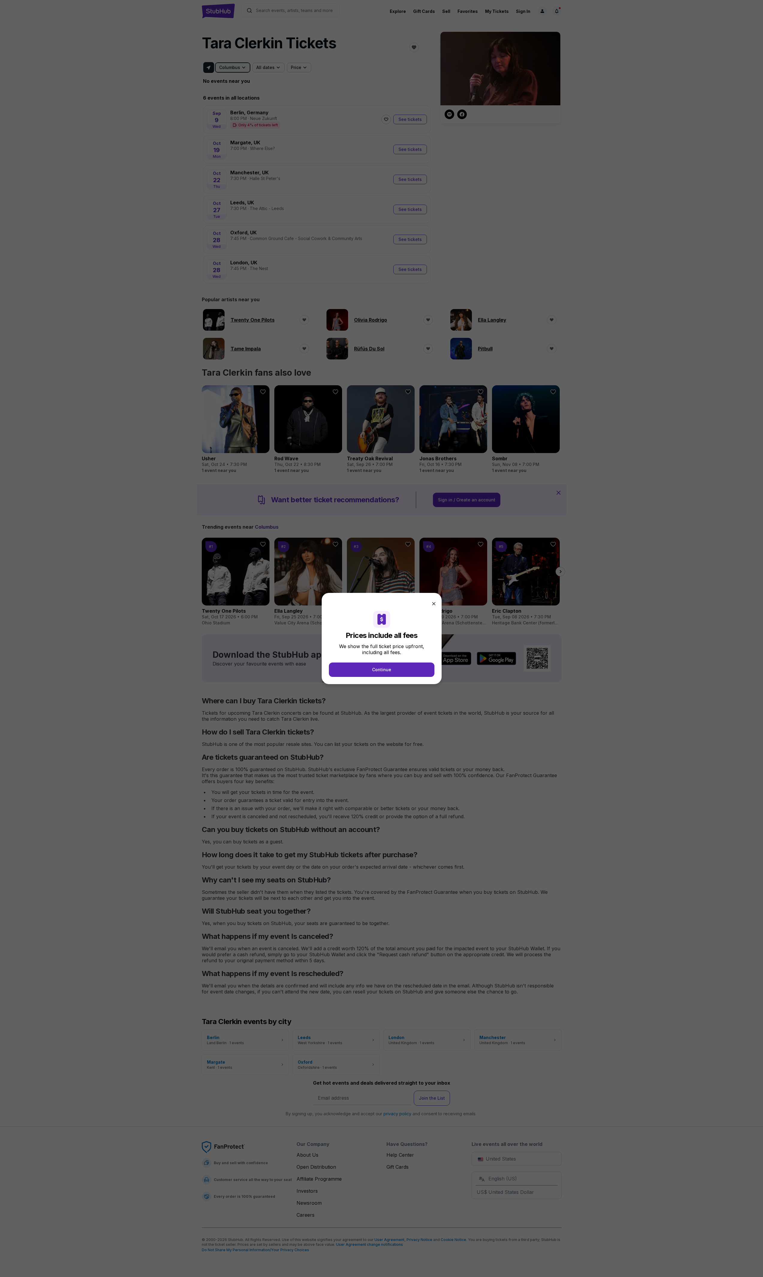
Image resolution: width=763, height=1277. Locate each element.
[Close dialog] (434, 603)
